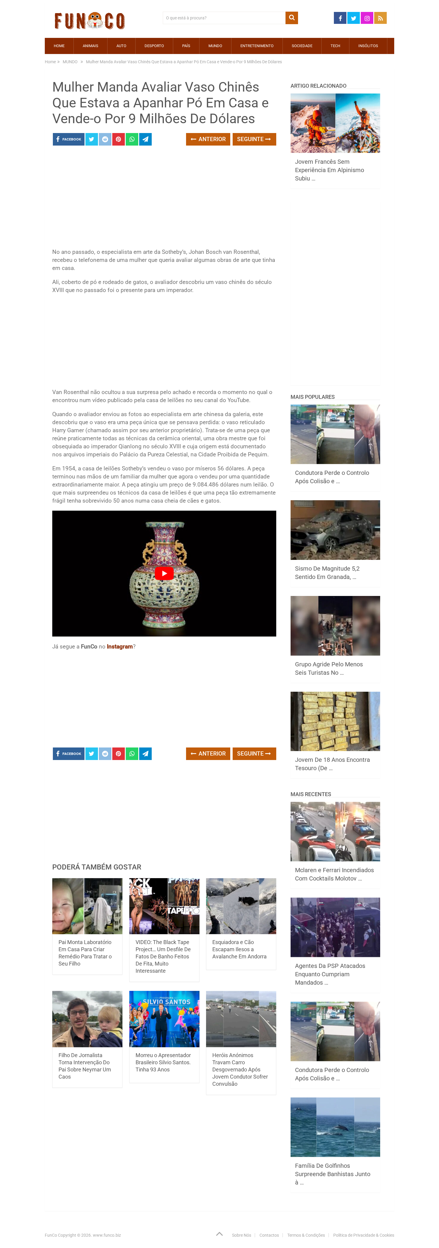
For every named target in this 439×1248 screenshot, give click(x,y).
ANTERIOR (211, 139)
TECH (335, 46)
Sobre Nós (241, 1235)
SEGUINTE (251, 139)
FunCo (51, 1235)
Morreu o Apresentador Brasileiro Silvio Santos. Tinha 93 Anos (163, 1062)
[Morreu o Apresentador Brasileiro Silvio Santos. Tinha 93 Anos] (164, 1019)
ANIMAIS (90, 46)
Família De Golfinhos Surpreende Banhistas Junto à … (332, 1174)
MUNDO (215, 46)
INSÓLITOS (368, 46)
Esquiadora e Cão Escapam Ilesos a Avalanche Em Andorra (239, 949)
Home (59, 46)
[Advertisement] (164, 198)
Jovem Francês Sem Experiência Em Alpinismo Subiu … (329, 170)
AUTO (121, 46)
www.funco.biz (107, 1235)
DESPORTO (154, 46)
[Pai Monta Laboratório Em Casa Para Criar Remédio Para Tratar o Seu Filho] (87, 906)
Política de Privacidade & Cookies (363, 1235)
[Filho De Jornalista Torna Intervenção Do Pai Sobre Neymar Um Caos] (87, 1019)
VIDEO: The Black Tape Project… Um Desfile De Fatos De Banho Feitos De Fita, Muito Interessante (163, 956)
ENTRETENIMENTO (257, 46)
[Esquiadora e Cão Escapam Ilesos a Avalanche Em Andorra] (241, 906)
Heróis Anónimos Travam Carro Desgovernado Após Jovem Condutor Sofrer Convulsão (240, 1069)
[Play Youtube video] (164, 574)
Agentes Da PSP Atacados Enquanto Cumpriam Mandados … (330, 974)
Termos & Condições (306, 1235)
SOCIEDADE (302, 46)
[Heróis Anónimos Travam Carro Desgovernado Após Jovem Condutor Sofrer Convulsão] (241, 1019)
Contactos (269, 1235)
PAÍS (186, 46)
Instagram (120, 646)
